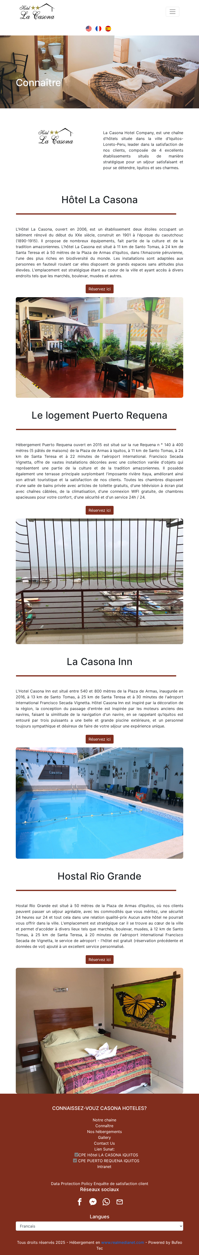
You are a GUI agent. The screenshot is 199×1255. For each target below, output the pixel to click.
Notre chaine (104, 1119)
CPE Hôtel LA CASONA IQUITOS (108, 1154)
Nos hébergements (104, 1131)
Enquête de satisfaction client (121, 1183)
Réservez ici (100, 288)
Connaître (104, 1125)
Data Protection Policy (71, 1183)
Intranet (104, 1166)
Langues (99, 1217)
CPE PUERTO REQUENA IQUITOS (108, 1160)
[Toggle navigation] (172, 12)
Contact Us (104, 1143)
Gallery (104, 1137)
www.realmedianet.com (122, 1242)
